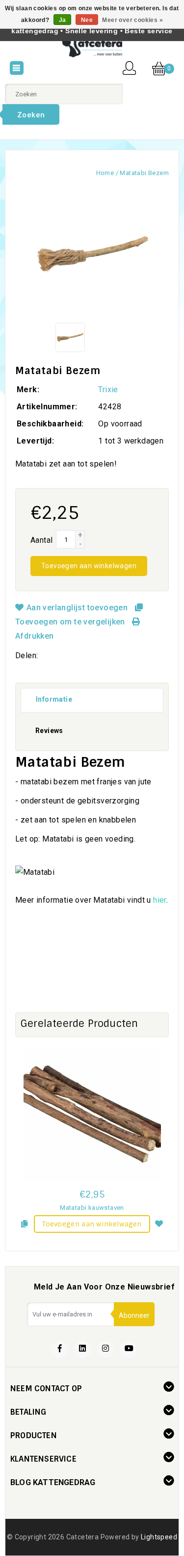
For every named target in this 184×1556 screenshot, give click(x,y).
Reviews (49, 730)
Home (105, 173)
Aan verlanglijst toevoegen (77, 607)
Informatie (54, 699)
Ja (62, 20)
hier (159, 900)
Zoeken (31, 115)
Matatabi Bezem (144, 173)
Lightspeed (159, 1537)
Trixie (108, 389)
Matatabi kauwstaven (92, 1207)
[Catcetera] (92, 47)
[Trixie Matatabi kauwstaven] (92, 1115)
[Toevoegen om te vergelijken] (24, 1222)
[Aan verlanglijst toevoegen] (159, 1222)
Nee (87, 20)
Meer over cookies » (132, 20)
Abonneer (134, 1315)
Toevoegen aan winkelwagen (88, 566)
